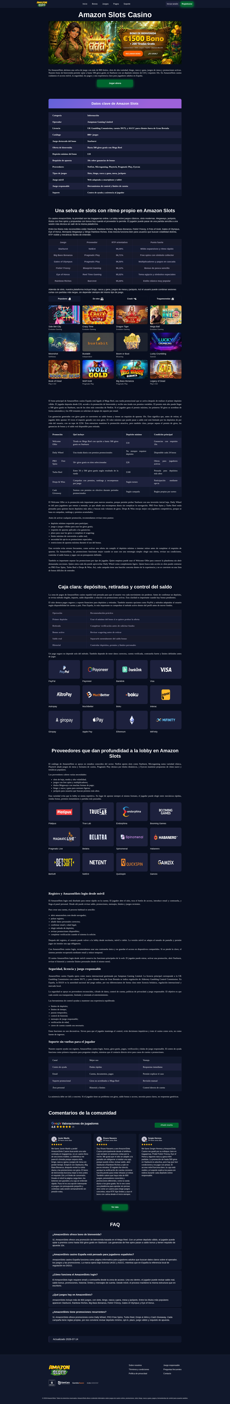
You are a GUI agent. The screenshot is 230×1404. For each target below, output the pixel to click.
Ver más (115, 1207)
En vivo (96, 299)
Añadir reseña (167, 1125)
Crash (130, 299)
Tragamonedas (163, 299)
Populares (62, 299)
